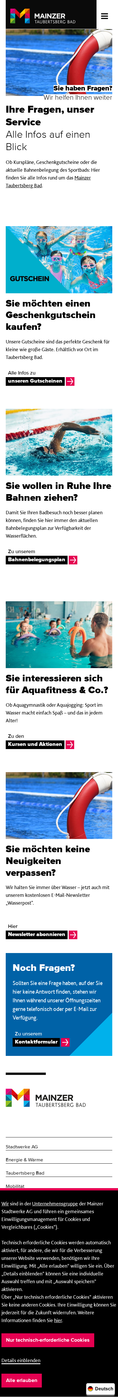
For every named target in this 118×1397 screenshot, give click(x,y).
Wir (5, 1204)
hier (58, 1320)
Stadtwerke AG (22, 1147)
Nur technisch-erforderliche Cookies (48, 1340)
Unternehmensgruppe (55, 1204)
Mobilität (15, 1186)
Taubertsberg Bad (25, 1173)
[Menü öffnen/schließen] (104, 14)
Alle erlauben (21, 1380)
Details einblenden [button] (20, 1360)
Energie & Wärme (24, 1160)
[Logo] (46, 1093)
